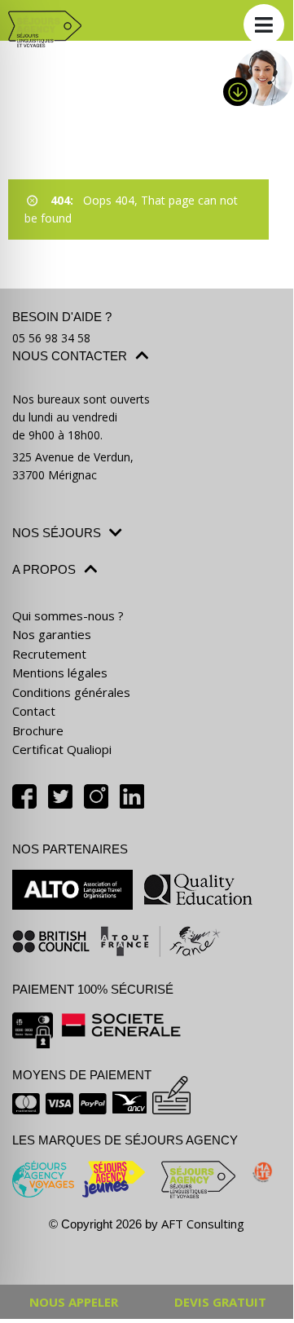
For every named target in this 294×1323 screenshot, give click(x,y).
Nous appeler (73, 1302)
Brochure (38, 730)
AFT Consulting (202, 1223)
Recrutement (49, 654)
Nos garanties (51, 634)
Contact (33, 711)
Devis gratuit (220, 1302)
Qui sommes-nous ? (68, 615)
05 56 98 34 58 (51, 338)
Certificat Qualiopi (62, 749)
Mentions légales (60, 672)
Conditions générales (71, 692)
